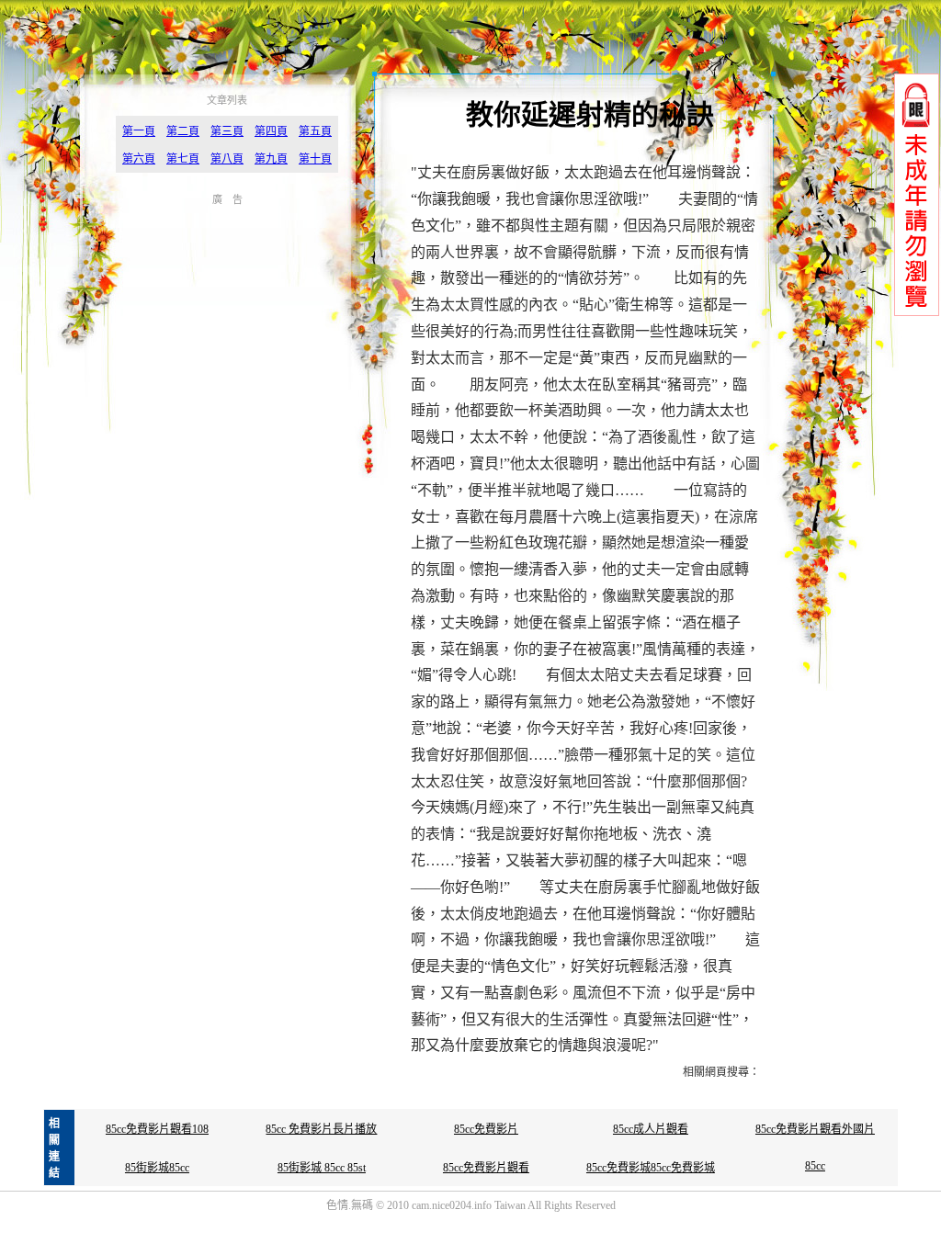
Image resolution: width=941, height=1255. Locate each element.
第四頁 (271, 131)
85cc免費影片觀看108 (157, 1129)
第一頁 (138, 131)
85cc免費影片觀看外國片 (815, 1129)
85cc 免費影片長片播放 (321, 1129)
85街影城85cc (157, 1167)
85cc (815, 1165)
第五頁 (315, 131)
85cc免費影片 (486, 1129)
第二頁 (182, 131)
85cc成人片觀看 (650, 1129)
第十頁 (315, 159)
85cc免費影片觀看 (486, 1167)
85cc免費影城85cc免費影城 (650, 1167)
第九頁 (271, 159)
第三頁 (227, 131)
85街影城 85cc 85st (322, 1167)
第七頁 (182, 159)
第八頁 (227, 159)
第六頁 (138, 159)
